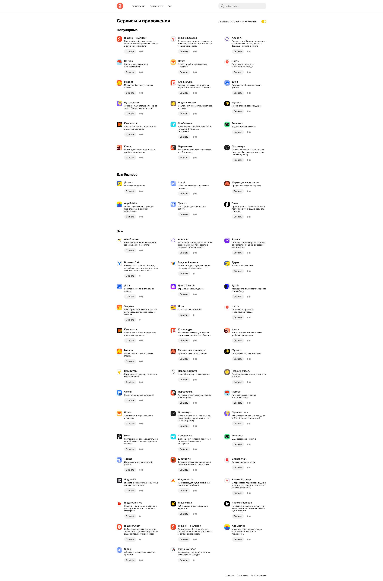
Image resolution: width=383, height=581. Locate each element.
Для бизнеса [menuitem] (156, 6)
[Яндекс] (120, 6)
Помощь (230, 575)
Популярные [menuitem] (138, 6)
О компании (242, 575)
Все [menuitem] (170, 6)
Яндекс (262, 575)
